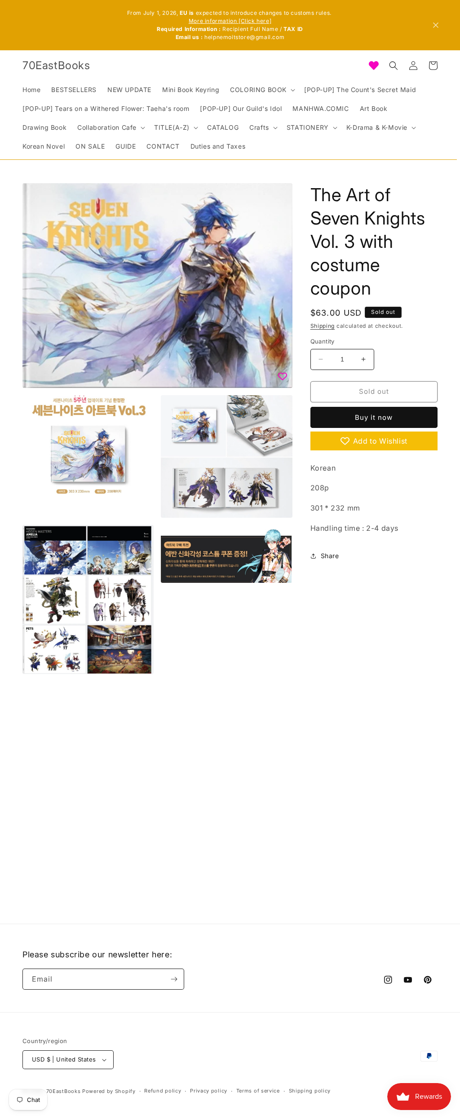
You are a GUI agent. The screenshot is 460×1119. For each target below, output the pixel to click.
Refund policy (162, 1091)
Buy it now (374, 417)
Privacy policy (208, 1091)
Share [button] (330, 556)
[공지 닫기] (435, 25)
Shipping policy (310, 1091)
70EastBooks (63, 1091)
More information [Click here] (230, 21)
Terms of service (258, 1091)
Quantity (322, 341)
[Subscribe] (174, 979)
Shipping (322, 325)
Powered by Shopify (109, 1091)
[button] (262, 89)
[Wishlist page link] (374, 65)
